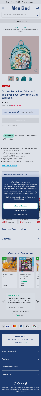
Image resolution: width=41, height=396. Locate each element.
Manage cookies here (20, 214)
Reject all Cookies (20, 210)
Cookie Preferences (22, 193)
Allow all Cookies (20, 206)
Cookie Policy (18, 199)
